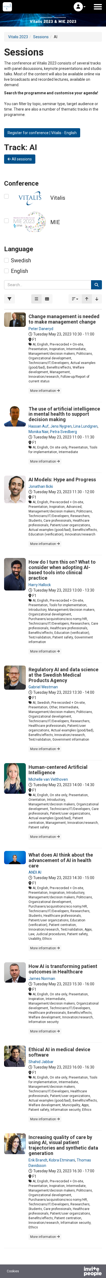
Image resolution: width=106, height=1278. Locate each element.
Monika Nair (38, 432)
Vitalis (57, 198)
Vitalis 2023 (18, 37)
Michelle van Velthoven (48, 779)
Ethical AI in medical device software (59, 1052)
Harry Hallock (40, 585)
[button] (80, 7)
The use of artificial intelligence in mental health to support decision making (64, 414)
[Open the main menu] (98, 7)
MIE (55, 222)
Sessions (41, 37)
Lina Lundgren (85, 426)
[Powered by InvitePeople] (78, 1272)
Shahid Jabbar (41, 1062)
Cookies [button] (13, 1271)
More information (43, 391)
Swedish (21, 260)
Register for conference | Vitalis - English (42, 133)
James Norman (42, 978)
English (19, 271)
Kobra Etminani (62, 1160)
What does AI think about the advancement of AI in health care (61, 860)
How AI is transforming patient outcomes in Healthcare (63, 968)
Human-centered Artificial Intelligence (58, 769)
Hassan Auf (39, 426)
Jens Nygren (61, 426)
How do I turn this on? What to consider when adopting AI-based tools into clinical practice (62, 570)
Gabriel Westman (43, 687)
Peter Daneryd (41, 329)
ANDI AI (35, 872)
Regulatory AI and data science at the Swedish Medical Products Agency (63, 675)
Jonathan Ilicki (41, 486)
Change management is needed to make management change (64, 319)
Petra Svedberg (63, 432)
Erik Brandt (38, 1160)
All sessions (21, 159)
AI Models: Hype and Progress (62, 479)
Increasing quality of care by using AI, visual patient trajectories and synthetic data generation (63, 1145)
